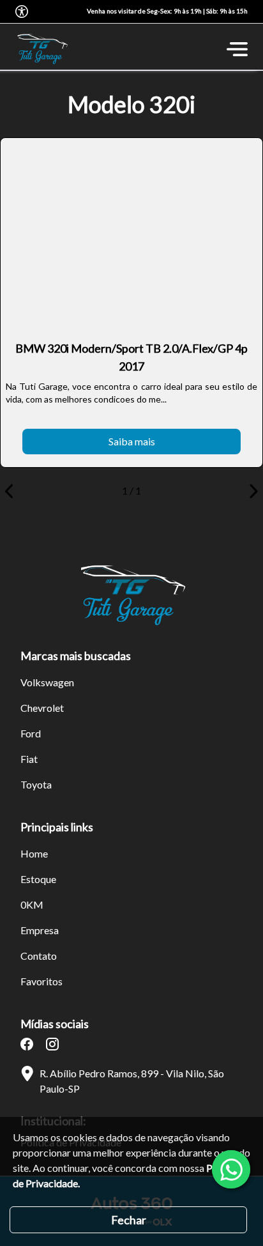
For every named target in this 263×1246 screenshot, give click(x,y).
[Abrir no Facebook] (26, 1044)
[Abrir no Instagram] (52, 1044)
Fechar (128, 1220)
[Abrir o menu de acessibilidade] (21, 11)
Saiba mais (132, 441)
